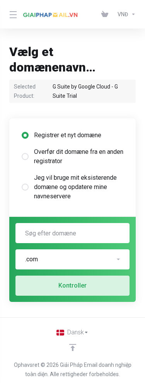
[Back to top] (72, 347)
